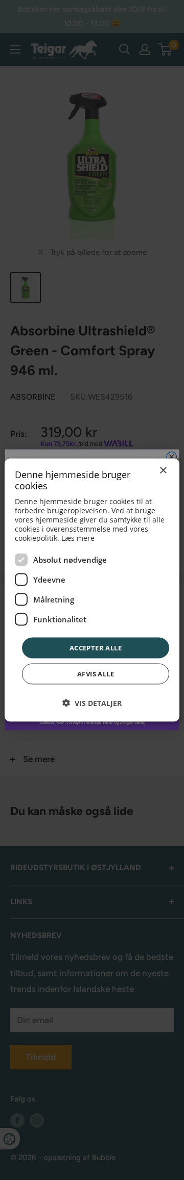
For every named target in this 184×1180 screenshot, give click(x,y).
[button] (92, 703)
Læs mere (78, 537)
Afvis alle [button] (95, 673)
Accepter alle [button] (96, 647)
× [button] (163, 470)
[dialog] (92, 590)
